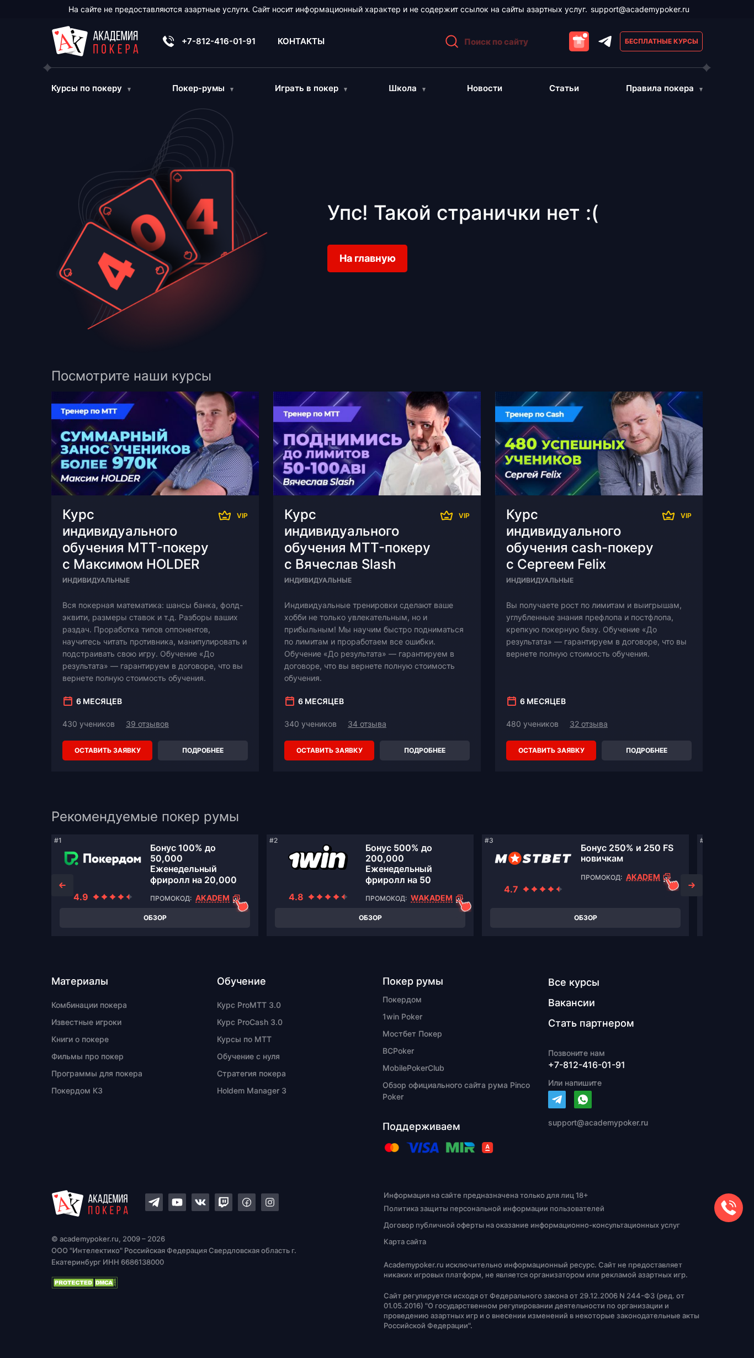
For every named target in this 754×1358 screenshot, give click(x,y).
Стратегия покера (251, 1073)
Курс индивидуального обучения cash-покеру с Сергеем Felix (580, 539)
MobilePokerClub (413, 1067)
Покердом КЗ (77, 1090)
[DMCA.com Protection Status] (198, 1282)
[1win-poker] (318, 858)
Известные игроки (86, 1022)
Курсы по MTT (244, 1039)
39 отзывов (147, 723)
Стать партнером (591, 1023)
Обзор (155, 917)
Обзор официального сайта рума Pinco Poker (456, 1090)
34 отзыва (367, 723)
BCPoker (398, 1050)
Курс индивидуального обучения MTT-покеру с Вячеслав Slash (357, 539)
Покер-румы (198, 88)
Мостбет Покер (412, 1033)
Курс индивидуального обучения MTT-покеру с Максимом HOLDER (135, 539)
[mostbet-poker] (533, 858)
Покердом (402, 999)
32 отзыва (589, 723)
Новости (484, 88)
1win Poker (402, 1016)
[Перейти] (557, 1099)
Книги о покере (80, 1039)
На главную (367, 258)
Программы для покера (96, 1073)
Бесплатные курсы (661, 41)
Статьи (564, 88)
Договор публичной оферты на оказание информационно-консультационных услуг (532, 1224)
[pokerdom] (102, 858)
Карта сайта (405, 1241)
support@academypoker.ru (640, 9)
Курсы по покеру (86, 88)
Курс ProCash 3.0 (250, 1022)
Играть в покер (306, 88)
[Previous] (62, 885)
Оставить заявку (108, 750)
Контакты (301, 41)
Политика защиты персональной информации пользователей (494, 1208)
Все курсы (573, 982)
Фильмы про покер (87, 1056)
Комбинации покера (89, 1005)
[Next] (692, 885)
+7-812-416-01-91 (219, 41)
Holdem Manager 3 (251, 1090)
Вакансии (571, 1002)
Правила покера (660, 88)
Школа (403, 88)
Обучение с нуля (248, 1056)
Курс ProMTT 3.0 (249, 1005)
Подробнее (203, 750)
